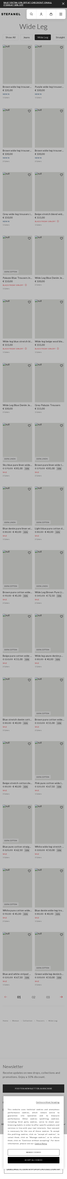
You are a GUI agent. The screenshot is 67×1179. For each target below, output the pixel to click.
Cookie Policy (41, 1143)
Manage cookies (33, 1152)
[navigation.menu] (61, 14)
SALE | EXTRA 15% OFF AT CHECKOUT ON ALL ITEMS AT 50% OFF (27, 3)
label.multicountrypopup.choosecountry (33, 1169)
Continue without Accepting (47, 1102)
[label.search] (31, 14)
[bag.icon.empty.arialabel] (51, 14)
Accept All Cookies (33, 1160)
